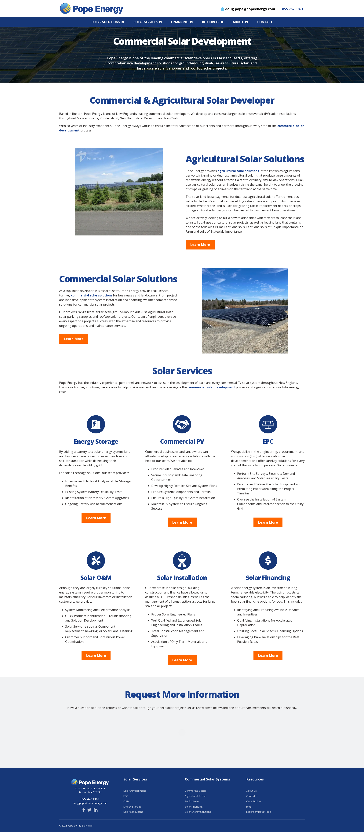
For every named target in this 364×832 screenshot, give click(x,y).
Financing (179, 22)
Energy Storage (132, 806)
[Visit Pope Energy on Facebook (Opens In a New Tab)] (83, 810)
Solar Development (134, 790)
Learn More (200, 244)
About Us (251, 790)
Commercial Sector (195, 790)
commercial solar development (211, 387)
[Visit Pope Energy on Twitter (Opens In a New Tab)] (89, 810)
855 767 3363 (292, 9)
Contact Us (252, 796)
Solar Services (146, 22)
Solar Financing (193, 806)
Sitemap (88, 825)
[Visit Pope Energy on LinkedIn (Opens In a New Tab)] (96, 810)
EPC (125, 796)
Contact (265, 22)
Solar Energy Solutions (198, 811)
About (238, 22)
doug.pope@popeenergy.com (249, 9)
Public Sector (192, 801)
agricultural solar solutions (238, 171)
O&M (126, 801)
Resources (210, 22)
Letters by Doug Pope (258, 811)
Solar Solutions (106, 22)
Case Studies (253, 801)
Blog (248, 806)
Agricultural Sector (195, 796)
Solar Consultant (133, 811)
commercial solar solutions (91, 295)
